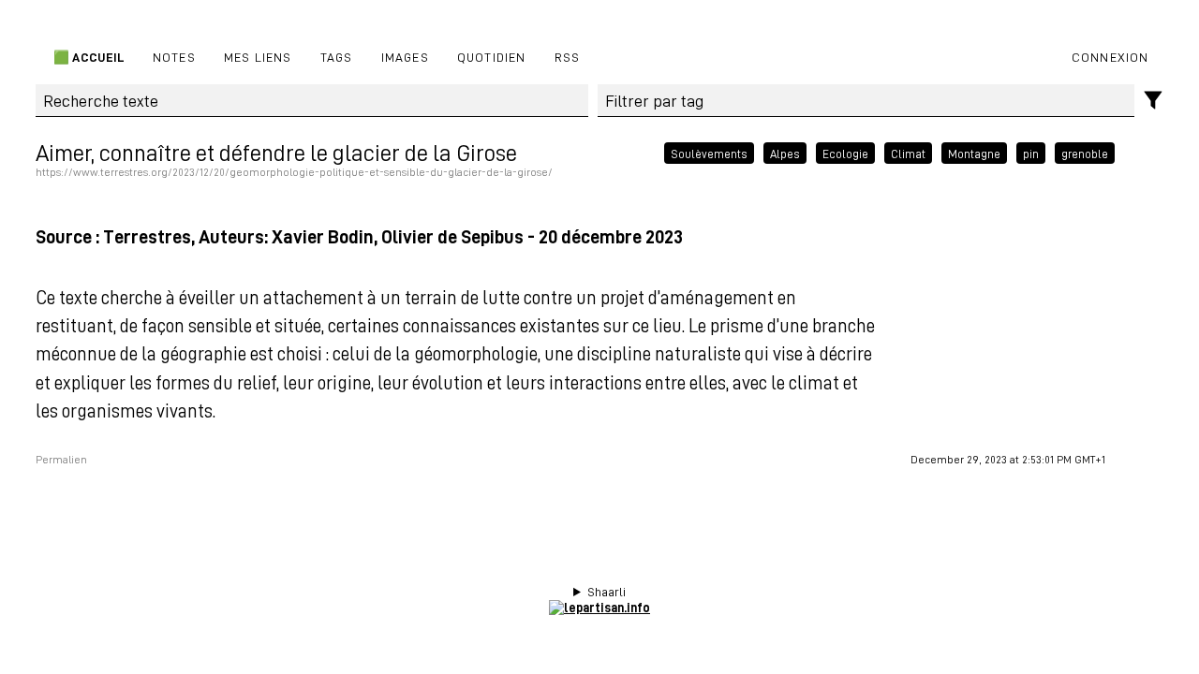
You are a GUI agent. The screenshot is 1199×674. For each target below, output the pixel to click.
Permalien (61, 459)
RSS (568, 57)
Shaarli (606, 591)
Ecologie (845, 152)
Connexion (1110, 57)
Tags (336, 57)
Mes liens (258, 57)
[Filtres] (1153, 100)
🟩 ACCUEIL (87, 57)
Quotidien (491, 57)
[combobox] (866, 101)
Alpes (785, 152)
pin (1031, 152)
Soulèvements (709, 152)
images (405, 57)
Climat (908, 152)
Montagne (974, 152)
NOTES (174, 57)
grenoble (1084, 152)
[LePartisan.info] (599, 607)
